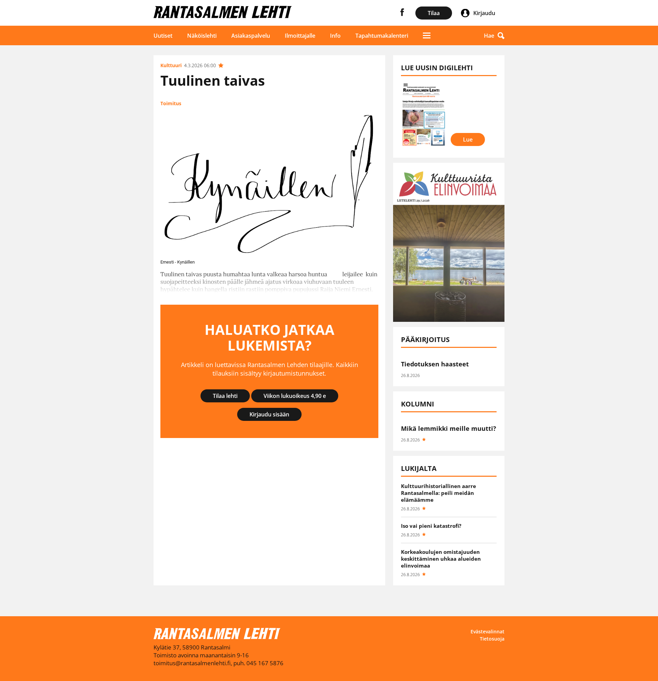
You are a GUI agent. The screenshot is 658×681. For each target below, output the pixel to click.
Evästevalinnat (487, 631)
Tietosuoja (492, 638)
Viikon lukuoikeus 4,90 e (295, 396)
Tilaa (434, 13)
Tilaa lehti (225, 396)
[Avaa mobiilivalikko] (426, 35)
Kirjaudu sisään (269, 414)
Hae (489, 35)
